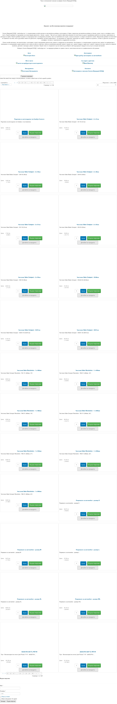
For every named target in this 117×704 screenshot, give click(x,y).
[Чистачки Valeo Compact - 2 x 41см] (88, 101)
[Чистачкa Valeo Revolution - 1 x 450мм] (87, 358)
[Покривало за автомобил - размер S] (87, 484)
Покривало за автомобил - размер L (88, 550)
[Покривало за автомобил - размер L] (87, 533)
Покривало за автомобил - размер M (29, 550)
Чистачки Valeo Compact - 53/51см (29, 330)
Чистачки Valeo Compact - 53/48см (88, 277)
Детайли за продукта (29, 137)
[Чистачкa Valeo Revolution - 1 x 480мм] (29, 399)
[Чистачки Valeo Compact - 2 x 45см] (29, 154)
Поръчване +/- (5, 84)
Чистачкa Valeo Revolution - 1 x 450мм (88, 370)
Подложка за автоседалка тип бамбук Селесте (29, 119)
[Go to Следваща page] (48, 82)
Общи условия (6, 696)
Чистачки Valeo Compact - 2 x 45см (29, 172)
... (28, 82)
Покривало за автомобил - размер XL (29, 599)
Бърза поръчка (11, 701)
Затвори (3, 701)
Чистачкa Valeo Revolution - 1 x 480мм (29, 411)
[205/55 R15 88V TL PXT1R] (87, 634)
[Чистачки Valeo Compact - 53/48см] (88, 259)
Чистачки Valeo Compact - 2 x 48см (88, 172)
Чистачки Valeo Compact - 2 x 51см (29, 224)
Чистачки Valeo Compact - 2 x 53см (88, 224)
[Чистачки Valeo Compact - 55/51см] (88, 312)
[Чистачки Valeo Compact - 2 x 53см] (88, 206)
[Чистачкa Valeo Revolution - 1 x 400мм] (29, 358)
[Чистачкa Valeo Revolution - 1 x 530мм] (29, 439)
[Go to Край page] (51, 82)
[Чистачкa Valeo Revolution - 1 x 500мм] (87, 399)
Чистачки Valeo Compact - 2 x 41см (88, 119)
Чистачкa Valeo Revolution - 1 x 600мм (29, 491)
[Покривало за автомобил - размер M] (29, 533)
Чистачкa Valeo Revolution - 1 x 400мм (29, 370)
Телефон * (3, 691)
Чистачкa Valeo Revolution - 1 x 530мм (29, 451)
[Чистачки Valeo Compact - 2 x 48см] (88, 154)
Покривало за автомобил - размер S (88, 500)
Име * (1, 685)
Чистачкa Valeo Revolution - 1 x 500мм (88, 411)
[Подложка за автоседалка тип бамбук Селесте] (29, 101)
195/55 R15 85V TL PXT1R (29, 652)
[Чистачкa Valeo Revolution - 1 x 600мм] (29, 480)
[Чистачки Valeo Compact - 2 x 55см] (29, 259)
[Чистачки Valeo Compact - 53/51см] (29, 312)
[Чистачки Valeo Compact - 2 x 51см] (29, 206)
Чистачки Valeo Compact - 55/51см (88, 330)
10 (44, 82)
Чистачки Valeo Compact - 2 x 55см (29, 277)
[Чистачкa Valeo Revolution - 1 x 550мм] (87, 439)
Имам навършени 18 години (9, 699)
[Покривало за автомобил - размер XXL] (87, 583)
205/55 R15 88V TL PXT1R (88, 652)
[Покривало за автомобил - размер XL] (29, 583)
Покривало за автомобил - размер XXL (87, 599)
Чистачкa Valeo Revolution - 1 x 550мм (88, 451)
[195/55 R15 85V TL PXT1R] (29, 634)
